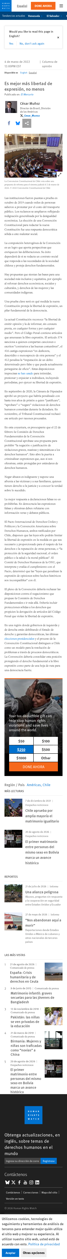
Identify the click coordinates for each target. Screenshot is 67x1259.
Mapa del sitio (49, 1192)
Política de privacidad (44, 1244)
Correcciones (30, 1192)
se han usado (25, 373)
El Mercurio (27, 94)
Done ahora (43, 6)
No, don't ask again (32, 43)
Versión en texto (15, 1198)
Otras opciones (34, 1252)
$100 (46, 741)
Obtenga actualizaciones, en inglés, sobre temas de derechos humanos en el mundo (32, 1144)
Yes (11, 43)
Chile (46, 784)
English (23, 72)
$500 (46, 749)
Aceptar (10, 1253)
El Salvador (53, 16)
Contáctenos (13, 1192)
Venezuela (34, 16)
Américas (34, 784)
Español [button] (22, 6)
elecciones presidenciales (19, 638)
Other (45, 757)
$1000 (21, 757)
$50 (21, 741)
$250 (21, 749)
